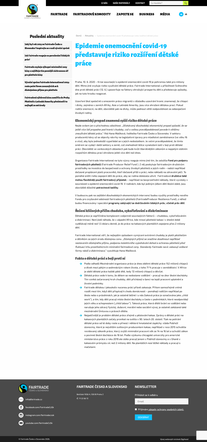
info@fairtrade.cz (33, 399)
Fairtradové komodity (92, 14)
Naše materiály (121, 3)
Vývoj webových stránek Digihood (174, 439)
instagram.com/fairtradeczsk (39, 415)
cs (181, 14)
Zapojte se (125, 14)
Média (165, 14)
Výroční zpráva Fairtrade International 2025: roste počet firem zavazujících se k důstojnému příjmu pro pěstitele (47, 86)
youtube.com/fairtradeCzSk (38, 423)
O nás (104, 3)
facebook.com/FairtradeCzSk (39, 407)
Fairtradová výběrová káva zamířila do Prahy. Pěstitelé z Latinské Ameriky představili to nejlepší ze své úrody (47, 101)
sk (186, 14)
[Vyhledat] (185, 3)
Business (146, 14)
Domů (79, 35)
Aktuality (89, 35)
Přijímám (161, 409)
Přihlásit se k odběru (146, 394)
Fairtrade (59, 14)
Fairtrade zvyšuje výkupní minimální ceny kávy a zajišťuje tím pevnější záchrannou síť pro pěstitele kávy (46, 71)
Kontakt (140, 3)
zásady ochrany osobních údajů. (166, 409)
